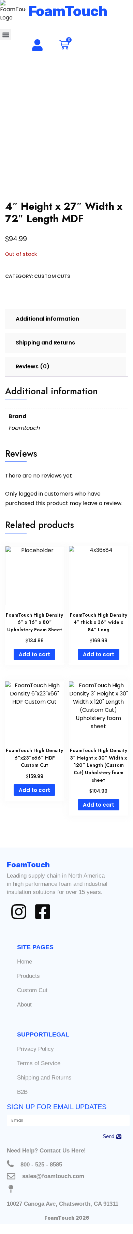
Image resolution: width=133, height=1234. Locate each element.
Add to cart (34, 654)
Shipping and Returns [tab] (45, 343)
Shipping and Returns (44, 1077)
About (24, 1004)
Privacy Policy (35, 1049)
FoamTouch (68, 11)
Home (24, 961)
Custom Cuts (52, 276)
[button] (5, 34)
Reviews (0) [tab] (32, 366)
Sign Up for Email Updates (56, 1107)
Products (28, 976)
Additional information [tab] (47, 319)
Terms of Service (38, 1063)
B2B (22, 1092)
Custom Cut (32, 990)
